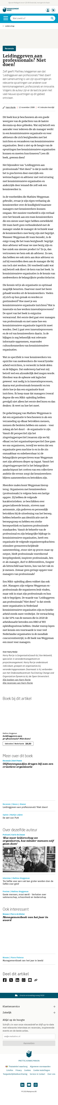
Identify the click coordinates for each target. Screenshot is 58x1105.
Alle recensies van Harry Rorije (18, 683)
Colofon (9, 1070)
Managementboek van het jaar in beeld (23, 960)
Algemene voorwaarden (40, 1066)
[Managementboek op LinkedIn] (22, 1085)
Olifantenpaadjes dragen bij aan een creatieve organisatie (28, 765)
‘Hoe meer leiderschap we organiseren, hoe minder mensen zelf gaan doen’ (28, 840)
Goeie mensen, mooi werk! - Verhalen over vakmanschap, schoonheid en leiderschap (24, 895)
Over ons (51, 1074)
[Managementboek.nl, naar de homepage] (11, 11)
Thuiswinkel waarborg (18, 1066)
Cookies (27, 1070)
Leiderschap (9, 26)
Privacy (19, 1070)
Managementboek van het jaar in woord (25, 919)
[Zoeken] (52, 18)
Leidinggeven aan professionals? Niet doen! (17, 737)
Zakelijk (7, 1012)
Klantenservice (11, 1006)
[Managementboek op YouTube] (29, 1085)
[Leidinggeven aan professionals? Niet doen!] (12, 715)
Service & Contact (37, 1074)
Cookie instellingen (41, 1070)
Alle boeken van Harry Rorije (17, 679)
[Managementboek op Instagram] (36, 1085)
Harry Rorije (11, 107)
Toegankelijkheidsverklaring (15, 1074)
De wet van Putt (11, 818)
